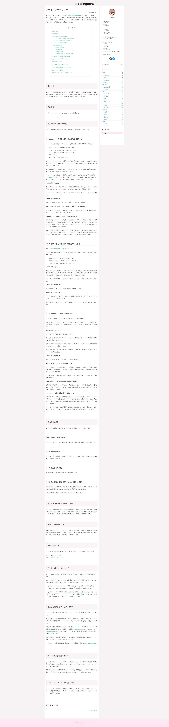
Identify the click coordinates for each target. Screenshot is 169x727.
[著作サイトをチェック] (110, 58)
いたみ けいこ (112, 17)
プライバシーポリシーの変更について (63, 72)
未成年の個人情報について (60, 59)
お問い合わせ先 (58, 61)
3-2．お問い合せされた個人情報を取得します (64, 40)
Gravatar (50, 177)
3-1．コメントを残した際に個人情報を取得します (65, 38)
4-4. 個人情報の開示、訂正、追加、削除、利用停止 (65, 53)
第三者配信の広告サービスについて (62, 67)
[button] (121, 64)
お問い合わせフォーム (59, 248)
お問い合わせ (92, 722)
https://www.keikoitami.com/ (76, 15)
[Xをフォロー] (113, 58)
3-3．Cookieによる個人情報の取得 (62, 42)
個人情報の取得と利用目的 (60, 36)
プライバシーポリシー (83, 722)
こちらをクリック (80, 179)
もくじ (70, 27)
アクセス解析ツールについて (61, 64)
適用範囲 (56, 33)
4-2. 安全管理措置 (59, 49)
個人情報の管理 (58, 45)
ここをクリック (84, 592)
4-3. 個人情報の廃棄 (59, 51)
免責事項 (76, 722)
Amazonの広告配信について (61, 70)
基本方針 (56, 31)
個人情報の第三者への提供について (62, 56)
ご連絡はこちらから (107, 54)
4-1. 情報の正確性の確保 (60, 47)
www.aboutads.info (51, 631)
